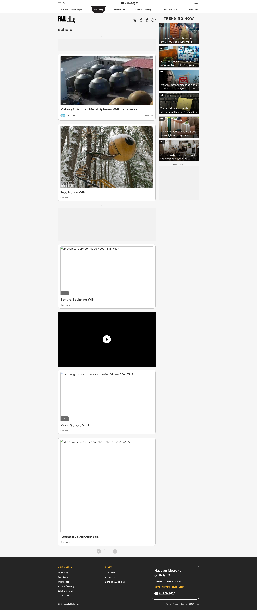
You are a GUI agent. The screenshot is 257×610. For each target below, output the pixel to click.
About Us (110, 577)
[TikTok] (147, 19)
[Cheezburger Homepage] (129, 3)
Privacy (176, 604)
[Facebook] (141, 19)
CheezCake (63, 595)
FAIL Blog (63, 577)
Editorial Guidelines (115, 581)
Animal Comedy (66, 586)
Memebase (63, 581)
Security (184, 604)
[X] (153, 19)
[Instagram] (135, 19)
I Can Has (63, 572)
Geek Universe (65, 591)
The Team (110, 572)
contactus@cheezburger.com (169, 586)
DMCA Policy (194, 604)
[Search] (63, 3)
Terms (168, 604)
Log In (196, 3)
